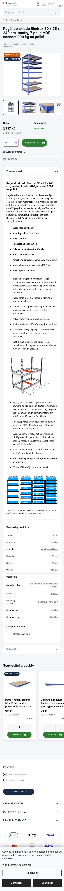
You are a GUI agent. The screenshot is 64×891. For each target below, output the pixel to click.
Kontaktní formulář (19, 792)
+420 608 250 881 (18, 780)
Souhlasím (47, 882)
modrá (54, 593)
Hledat (57, 12)
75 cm (55, 563)
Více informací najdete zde (16, 864)
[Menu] (60, 4)
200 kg (54, 610)
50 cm (55, 556)
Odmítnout (16, 882)
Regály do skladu (49, 549)
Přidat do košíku (31, 142)
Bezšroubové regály (48, 602)
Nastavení (32, 872)
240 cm (54, 570)
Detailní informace (12, 152)
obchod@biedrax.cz (19, 774)
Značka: (9, 46)
